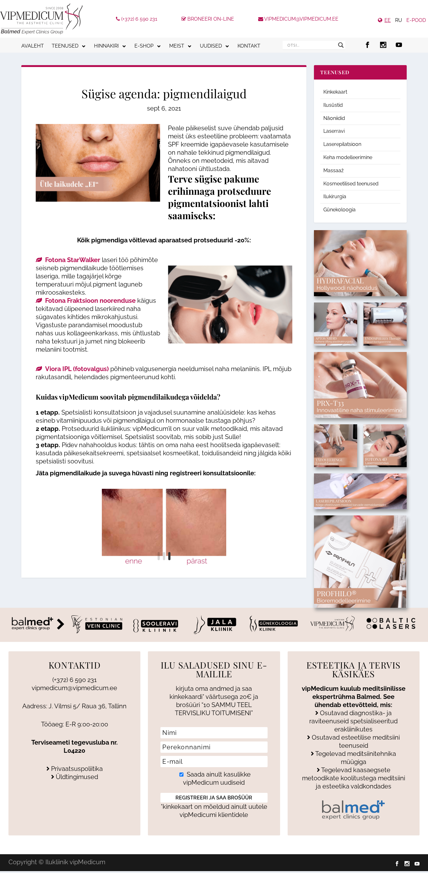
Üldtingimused (76, 777)
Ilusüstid (333, 105)
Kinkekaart (335, 92)
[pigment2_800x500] (164, 527)
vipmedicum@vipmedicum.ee (300, 19)
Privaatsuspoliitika (76, 768)
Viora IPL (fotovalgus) (77, 369)
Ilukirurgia (334, 196)
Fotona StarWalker (72, 260)
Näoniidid (334, 118)
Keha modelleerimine (347, 157)
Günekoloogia (339, 210)
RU (398, 20)
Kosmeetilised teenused (350, 184)
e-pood (416, 20)
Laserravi (334, 131)
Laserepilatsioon (342, 144)
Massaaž (333, 170)
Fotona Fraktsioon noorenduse (90, 300)
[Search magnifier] (341, 45)
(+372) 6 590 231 (138, 19)
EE (387, 20)
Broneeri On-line (210, 19)
